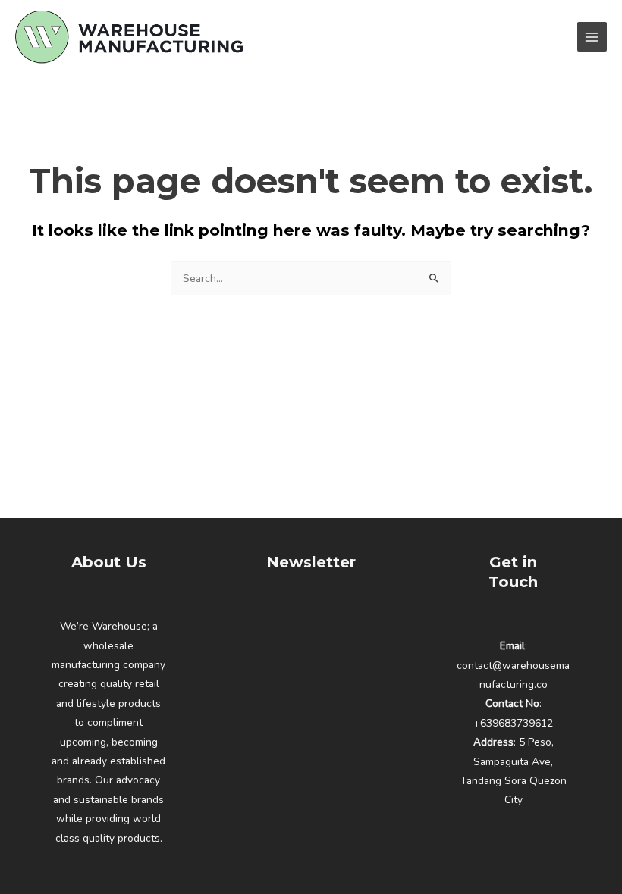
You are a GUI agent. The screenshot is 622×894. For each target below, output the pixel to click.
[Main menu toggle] (592, 37)
